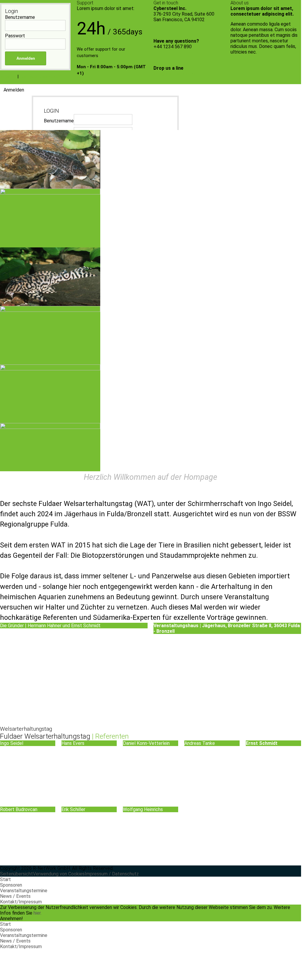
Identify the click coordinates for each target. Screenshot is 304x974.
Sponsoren (11, 885)
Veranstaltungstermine (23, 890)
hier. (37, 913)
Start (5, 879)
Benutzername (20, 17)
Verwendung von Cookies (59, 874)
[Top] (2, 952)
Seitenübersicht (16, 874)
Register (8, 76)
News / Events (15, 896)
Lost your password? (40, 76)
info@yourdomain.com (176, 73)
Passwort (15, 36)
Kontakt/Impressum (21, 902)
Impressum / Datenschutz (112, 874)
